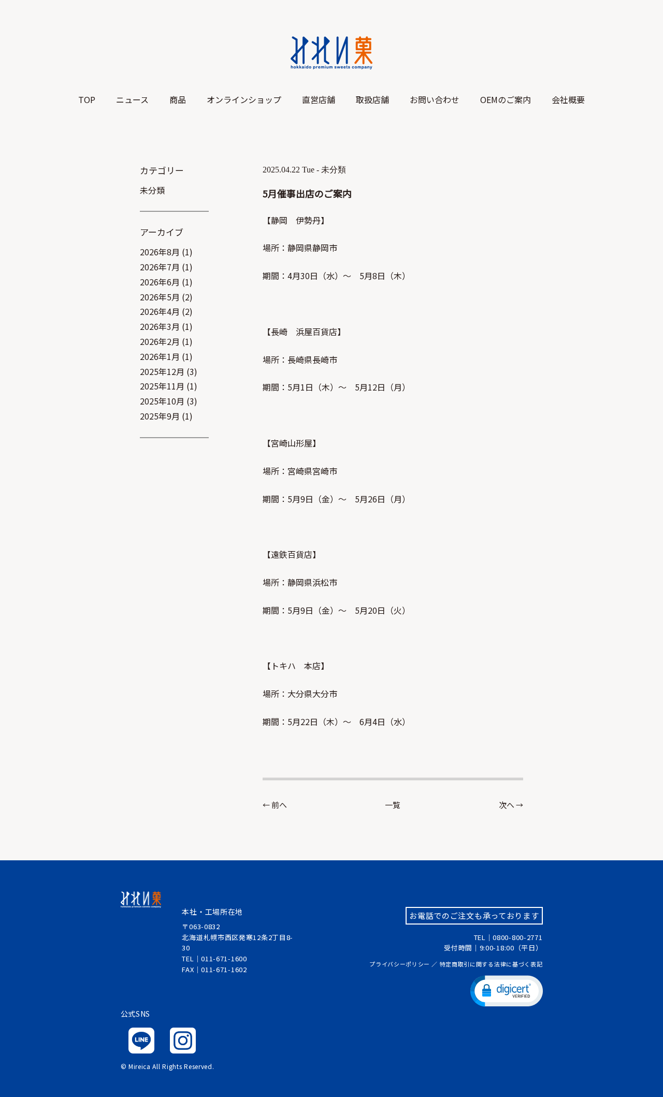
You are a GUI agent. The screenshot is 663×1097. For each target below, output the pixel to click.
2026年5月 (160, 297)
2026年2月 (160, 341)
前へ (279, 804)
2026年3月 (160, 326)
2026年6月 (160, 282)
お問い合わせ (434, 99)
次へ (506, 804)
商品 (177, 99)
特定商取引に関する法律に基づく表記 (491, 964)
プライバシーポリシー (399, 964)
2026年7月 (160, 267)
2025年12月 (162, 371)
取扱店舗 (372, 99)
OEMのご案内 (505, 99)
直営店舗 (318, 99)
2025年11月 (162, 386)
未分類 (152, 190)
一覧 (392, 804)
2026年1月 (160, 356)
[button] (506, 990)
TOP (86, 99)
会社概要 (568, 99)
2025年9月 (160, 416)
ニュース (132, 99)
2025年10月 (162, 401)
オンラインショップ (244, 99)
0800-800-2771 (517, 937)
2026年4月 (160, 311)
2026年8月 (160, 252)
